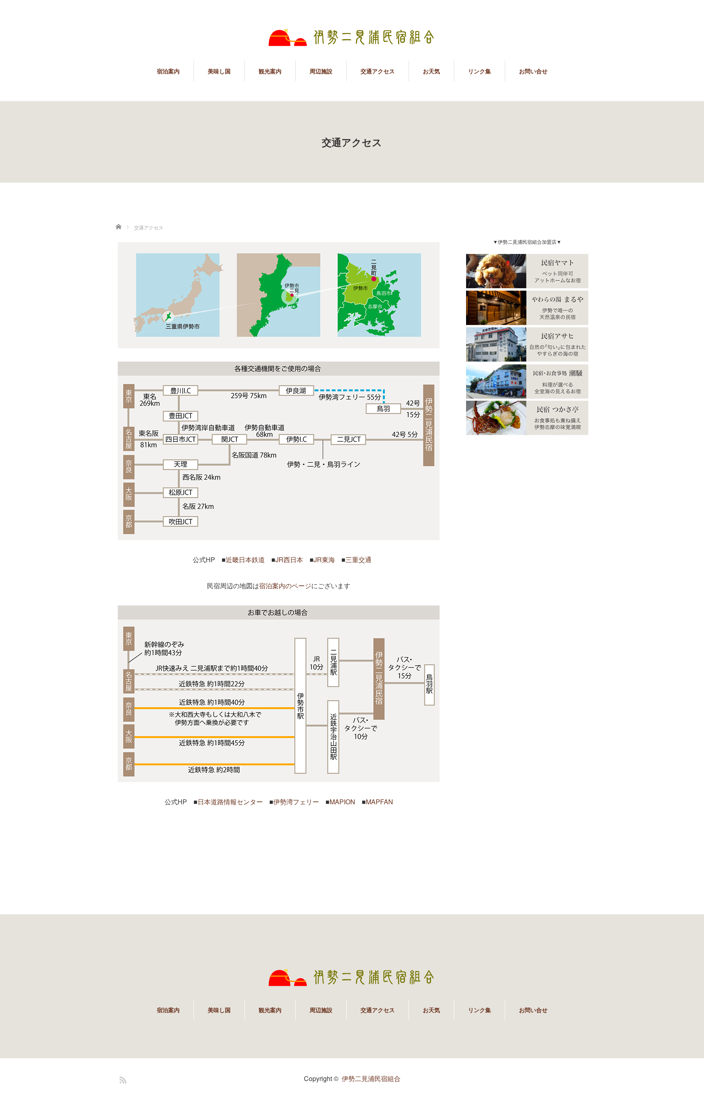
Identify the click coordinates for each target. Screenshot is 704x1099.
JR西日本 (289, 559)
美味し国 (219, 71)
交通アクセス (378, 71)
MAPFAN (379, 801)
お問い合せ (533, 71)
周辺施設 (321, 71)
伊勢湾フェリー (296, 801)
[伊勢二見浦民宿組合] (352, 35)
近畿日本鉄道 (245, 559)
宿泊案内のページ (285, 585)
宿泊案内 (168, 71)
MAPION (342, 801)
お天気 (431, 71)
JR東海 (324, 559)
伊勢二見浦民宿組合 (371, 1078)
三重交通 (358, 559)
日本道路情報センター (230, 801)
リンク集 (479, 71)
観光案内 (270, 71)
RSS (122, 1079)
